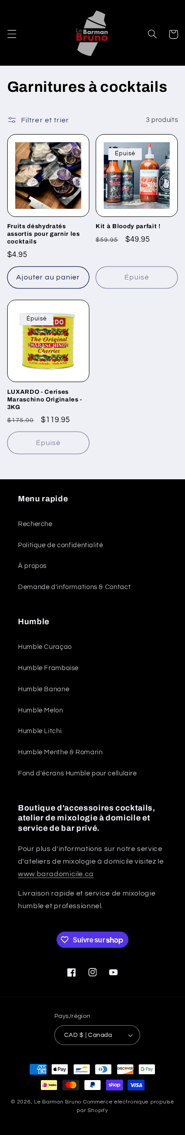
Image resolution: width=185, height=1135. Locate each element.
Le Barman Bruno (58, 1101)
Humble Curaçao (45, 647)
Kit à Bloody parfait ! (128, 226)
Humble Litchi (40, 731)
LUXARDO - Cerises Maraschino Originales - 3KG (44, 399)
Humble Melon (40, 710)
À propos (32, 566)
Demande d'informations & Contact (74, 587)
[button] (11, 34)
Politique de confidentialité (60, 545)
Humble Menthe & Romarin (60, 752)
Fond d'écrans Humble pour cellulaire (77, 773)
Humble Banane (43, 689)
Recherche (35, 524)
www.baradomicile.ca (56, 874)
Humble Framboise (48, 668)
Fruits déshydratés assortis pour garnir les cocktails (43, 234)
